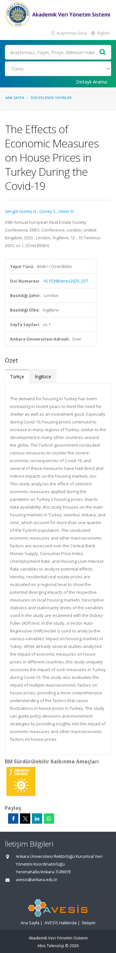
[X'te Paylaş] (25, 818)
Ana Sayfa (14, 97)
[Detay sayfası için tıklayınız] (21, 781)
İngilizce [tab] (43, 376)
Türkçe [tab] (17, 376)
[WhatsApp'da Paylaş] (49, 818)
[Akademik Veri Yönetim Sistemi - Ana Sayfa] (18, 14)
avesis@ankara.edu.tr (36, 879)
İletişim (88, 923)
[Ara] (102, 52)
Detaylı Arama (91, 81)
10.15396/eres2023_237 (65, 281)
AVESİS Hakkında (60, 923)
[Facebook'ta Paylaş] (13, 818)
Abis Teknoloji (50, 945)
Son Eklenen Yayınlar (51, 97)
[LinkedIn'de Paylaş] (37, 818)
